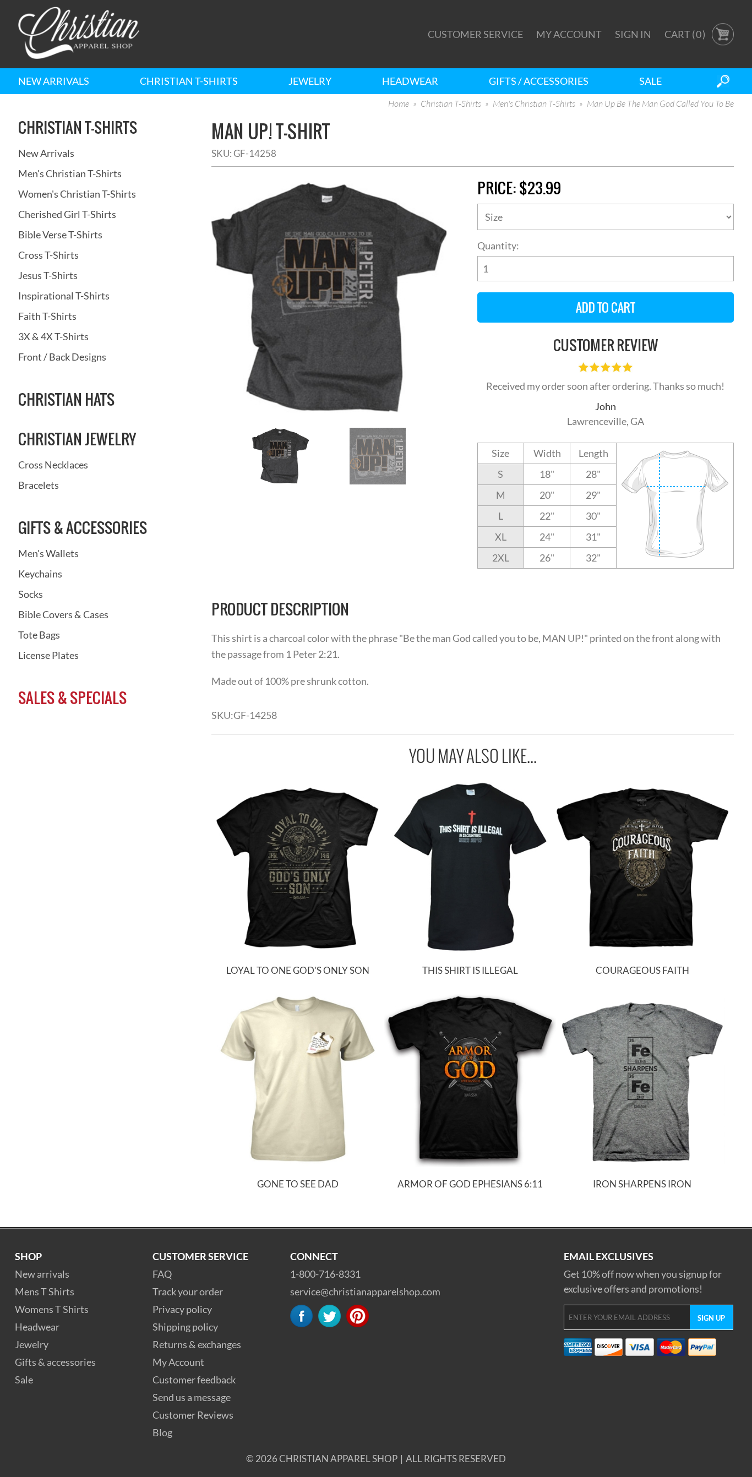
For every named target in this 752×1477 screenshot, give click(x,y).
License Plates (48, 655)
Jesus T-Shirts (48, 275)
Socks (30, 594)
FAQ (162, 1274)
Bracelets (38, 485)
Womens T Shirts (52, 1309)
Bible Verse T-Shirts (60, 234)
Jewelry (309, 81)
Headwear (410, 81)
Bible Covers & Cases (63, 614)
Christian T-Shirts (189, 81)
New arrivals (42, 1274)
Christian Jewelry (77, 439)
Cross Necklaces (53, 465)
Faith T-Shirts (47, 316)
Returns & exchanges (196, 1344)
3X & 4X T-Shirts (53, 336)
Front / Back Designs (62, 357)
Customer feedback (194, 1380)
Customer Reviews (192, 1415)
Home (398, 104)
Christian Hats (66, 399)
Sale (650, 81)
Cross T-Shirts (48, 255)
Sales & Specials (72, 697)
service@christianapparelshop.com (365, 1291)
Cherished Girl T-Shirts (67, 214)
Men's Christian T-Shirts (534, 104)
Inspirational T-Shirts (64, 296)
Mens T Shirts (44, 1291)
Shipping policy (185, 1327)
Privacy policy (182, 1309)
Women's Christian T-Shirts (77, 194)
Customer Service (475, 34)
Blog (162, 1432)
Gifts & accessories (55, 1362)
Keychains (40, 574)
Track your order (187, 1291)
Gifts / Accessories (538, 81)
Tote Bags (39, 635)
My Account (569, 34)
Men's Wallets (48, 553)
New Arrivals (53, 81)
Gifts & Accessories (82, 527)
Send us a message (191, 1397)
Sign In (633, 34)
